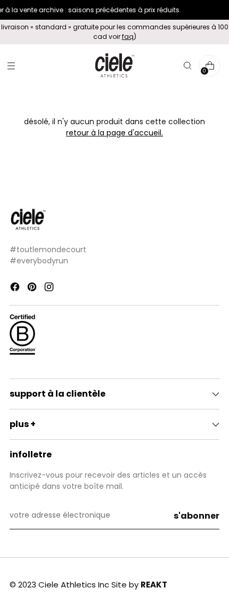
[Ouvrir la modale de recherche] (187, 66)
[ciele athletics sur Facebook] (16, 288)
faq (128, 36)
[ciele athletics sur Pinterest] (33, 288)
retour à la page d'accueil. (114, 133)
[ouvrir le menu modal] (11, 66)
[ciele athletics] (114, 66)
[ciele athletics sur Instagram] (50, 288)
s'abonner (196, 516)
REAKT (154, 584)
